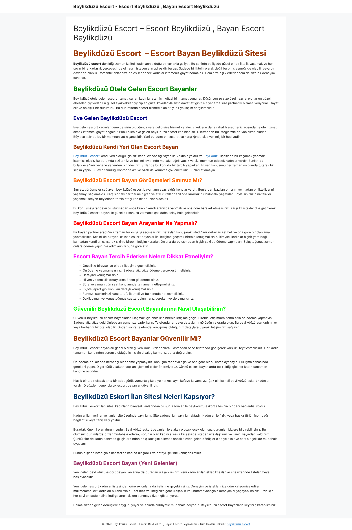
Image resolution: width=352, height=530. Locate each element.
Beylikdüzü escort (86, 156)
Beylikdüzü (211, 156)
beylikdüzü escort (238, 524)
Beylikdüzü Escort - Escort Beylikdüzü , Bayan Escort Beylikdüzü (146, 6)
